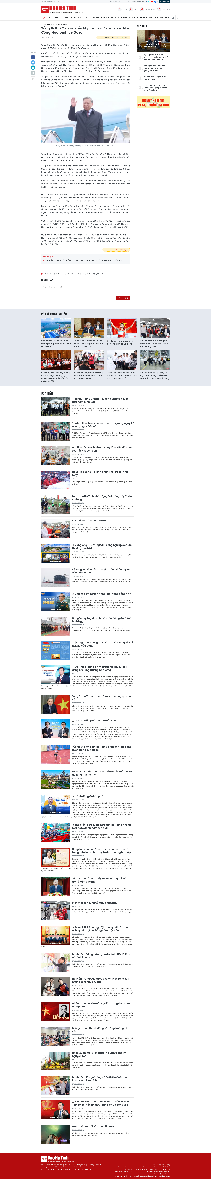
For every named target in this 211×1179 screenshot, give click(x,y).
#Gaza (63, 274)
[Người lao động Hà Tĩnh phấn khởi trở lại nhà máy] (55, 480)
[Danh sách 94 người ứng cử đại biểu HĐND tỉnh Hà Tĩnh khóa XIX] (55, 962)
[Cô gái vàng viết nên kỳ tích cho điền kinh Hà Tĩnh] (122, 328)
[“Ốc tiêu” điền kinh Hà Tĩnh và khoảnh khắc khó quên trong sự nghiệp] (55, 754)
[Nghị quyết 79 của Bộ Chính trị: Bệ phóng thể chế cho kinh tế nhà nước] (56, 328)
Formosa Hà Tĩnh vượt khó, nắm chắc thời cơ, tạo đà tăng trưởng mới (102, 773)
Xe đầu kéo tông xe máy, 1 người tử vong (155, 78)
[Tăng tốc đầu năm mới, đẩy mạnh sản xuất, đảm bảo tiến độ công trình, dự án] (122, 360)
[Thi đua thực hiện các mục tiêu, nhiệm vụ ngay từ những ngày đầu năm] (55, 431)
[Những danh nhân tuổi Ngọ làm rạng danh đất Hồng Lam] (55, 1011)
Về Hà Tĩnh (133, 18)
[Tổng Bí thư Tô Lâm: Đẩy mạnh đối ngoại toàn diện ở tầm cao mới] (55, 886)
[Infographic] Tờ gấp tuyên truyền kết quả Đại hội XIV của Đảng (102, 644)
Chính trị (64, 18)
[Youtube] (152, 2)
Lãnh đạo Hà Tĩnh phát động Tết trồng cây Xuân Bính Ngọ (102, 498)
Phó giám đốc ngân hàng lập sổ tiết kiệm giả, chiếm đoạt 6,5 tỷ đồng (155, 87)
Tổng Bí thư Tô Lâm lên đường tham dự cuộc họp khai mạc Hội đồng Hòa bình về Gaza (83, 260)
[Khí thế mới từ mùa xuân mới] (55, 528)
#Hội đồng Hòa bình (52, 274)
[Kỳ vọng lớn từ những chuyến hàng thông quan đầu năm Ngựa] (55, 577)
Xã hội (80, 18)
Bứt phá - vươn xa (62, 24)
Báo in (136, 9)
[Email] (33, 67)
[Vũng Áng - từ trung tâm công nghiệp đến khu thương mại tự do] (55, 553)
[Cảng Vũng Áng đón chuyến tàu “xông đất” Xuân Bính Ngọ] (55, 626)
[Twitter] (33, 62)
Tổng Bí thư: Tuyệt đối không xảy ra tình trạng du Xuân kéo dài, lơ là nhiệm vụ (155, 45)
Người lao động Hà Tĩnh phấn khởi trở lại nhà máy (100, 474)
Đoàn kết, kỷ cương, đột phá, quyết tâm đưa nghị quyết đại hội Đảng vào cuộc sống (101, 929)
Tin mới (124, 9)
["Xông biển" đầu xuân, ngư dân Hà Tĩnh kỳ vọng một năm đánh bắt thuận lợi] (55, 832)
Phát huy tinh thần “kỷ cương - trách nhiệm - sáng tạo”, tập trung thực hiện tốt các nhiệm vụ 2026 (55, 376)
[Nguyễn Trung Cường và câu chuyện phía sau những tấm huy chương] (55, 986)
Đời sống (143, 18)
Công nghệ (153, 18)
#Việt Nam (72, 274)
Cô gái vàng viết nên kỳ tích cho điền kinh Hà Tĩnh (120, 342)
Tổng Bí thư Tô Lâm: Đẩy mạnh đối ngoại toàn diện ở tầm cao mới (100, 880)
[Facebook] (146, 2)
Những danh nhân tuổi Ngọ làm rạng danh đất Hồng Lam (101, 1005)
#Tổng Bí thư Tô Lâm (99, 274)
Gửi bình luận (122, 298)
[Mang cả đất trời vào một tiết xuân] (55, 1134)
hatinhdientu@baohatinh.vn (159, 1171)
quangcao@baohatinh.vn (148, 1176)
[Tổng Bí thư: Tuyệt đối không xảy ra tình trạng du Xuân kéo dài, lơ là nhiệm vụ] (89, 328)
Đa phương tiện (150, 9)
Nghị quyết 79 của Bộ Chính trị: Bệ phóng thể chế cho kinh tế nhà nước (156, 57)
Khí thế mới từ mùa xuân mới (90, 520)
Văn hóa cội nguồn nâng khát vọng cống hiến (102, 593)
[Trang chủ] (43, 17)
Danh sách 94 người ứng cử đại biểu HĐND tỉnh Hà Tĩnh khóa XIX (101, 956)
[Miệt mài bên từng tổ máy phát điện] (55, 910)
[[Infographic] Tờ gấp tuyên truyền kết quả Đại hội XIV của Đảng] (55, 650)
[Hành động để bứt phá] (55, 804)
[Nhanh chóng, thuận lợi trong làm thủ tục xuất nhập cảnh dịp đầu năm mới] (89, 360)
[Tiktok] (149, 2)
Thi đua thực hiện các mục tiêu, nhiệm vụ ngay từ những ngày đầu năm (102, 425)
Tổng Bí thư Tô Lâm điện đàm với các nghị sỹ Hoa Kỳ (102, 698)
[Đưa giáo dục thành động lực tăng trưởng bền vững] (55, 1036)
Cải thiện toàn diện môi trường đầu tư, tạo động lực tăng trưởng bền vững (99, 668)
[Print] (33, 73)
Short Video (53, 18)
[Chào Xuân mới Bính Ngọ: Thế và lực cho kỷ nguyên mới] (55, 1061)
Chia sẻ (33, 53)
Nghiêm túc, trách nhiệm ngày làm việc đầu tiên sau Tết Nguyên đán (102, 449)
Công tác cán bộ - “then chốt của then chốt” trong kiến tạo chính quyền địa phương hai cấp (101, 851)
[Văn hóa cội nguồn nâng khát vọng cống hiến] (55, 601)
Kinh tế (73, 18)
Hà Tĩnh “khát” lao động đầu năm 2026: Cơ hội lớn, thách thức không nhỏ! (154, 343)
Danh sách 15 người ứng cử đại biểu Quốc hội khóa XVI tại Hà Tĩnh (99, 1079)
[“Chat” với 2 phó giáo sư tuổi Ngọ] (55, 728)
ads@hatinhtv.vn (164, 1176)
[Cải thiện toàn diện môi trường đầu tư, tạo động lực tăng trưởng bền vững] (55, 674)
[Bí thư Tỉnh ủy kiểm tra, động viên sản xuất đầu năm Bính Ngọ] (55, 406)
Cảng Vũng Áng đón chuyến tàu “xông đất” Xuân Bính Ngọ (102, 620)
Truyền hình (166, 9)
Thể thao (115, 18)
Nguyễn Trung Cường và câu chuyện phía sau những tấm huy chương (100, 980)
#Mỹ (79, 274)
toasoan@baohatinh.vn (162, 1174)
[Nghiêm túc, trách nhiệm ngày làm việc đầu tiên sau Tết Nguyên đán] (55, 455)
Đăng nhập (165, 1)
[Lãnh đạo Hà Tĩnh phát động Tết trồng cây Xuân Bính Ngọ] (55, 504)
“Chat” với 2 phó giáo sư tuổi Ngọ (95, 720)
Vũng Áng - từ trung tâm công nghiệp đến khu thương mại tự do (102, 547)
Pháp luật (105, 18)
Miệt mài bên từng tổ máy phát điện (94, 903)
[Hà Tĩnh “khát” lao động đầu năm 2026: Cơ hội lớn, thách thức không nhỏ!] (155, 328)
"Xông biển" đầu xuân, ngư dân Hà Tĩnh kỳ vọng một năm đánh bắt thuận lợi (101, 826)
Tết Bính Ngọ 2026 (47, 24)
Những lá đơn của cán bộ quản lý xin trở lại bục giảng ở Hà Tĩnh (155, 68)
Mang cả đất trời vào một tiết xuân (93, 1126)
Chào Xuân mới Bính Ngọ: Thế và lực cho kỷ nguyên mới (99, 1055)
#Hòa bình (86, 274)
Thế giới (124, 18)
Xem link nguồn (123, 250)
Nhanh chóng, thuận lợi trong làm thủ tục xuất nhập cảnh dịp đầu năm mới (88, 375)
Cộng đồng (164, 18)
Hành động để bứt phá (88, 796)
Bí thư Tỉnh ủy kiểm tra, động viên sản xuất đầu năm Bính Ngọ (100, 400)
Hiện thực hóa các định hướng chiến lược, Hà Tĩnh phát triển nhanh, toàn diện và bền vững (101, 1103)
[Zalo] (155, 2)
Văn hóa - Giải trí (92, 18)
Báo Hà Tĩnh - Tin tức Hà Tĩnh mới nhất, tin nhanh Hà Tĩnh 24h (63, 9)
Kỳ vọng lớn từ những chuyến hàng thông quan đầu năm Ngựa (101, 571)
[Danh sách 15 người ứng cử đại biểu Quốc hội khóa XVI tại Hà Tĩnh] (55, 1085)
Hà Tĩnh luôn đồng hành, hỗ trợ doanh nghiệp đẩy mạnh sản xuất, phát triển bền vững (154, 375)
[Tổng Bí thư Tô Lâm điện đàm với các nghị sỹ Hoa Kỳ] (55, 704)
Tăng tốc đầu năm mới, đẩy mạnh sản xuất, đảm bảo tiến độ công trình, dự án (122, 375)
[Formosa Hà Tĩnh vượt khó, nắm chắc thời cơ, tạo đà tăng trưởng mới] (55, 779)
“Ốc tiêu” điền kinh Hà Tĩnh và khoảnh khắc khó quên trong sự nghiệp (101, 748)
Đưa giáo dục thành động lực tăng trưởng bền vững (100, 1030)
